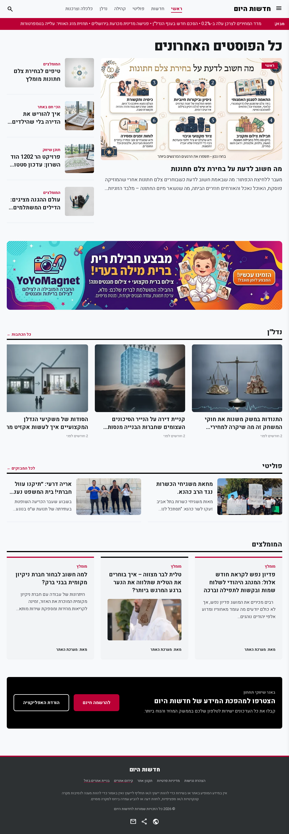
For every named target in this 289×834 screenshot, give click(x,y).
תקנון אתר (144, 780)
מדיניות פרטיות (168, 780)
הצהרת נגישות (194, 780)
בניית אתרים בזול (97, 780)
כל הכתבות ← (19, 335)
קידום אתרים (123, 780)
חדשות (157, 8)
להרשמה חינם (96, 702)
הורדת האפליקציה (41, 702)
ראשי (176, 8)
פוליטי (138, 8)
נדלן (104, 8)
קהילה (120, 8)
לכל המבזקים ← (21, 468)
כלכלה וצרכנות (79, 8)
